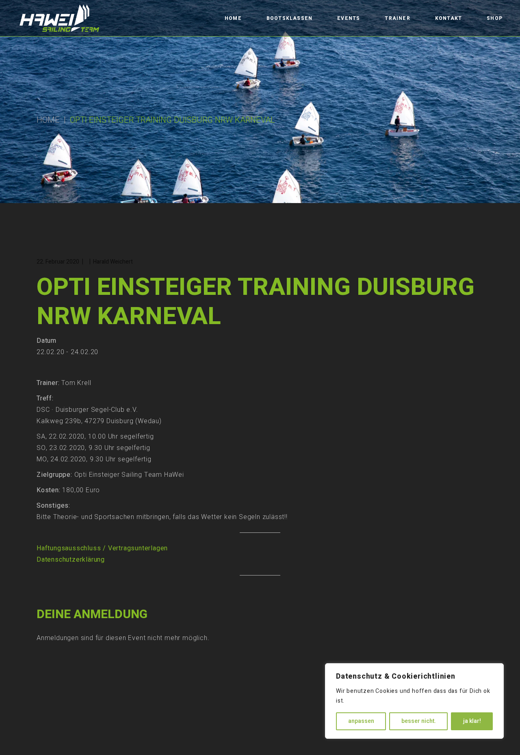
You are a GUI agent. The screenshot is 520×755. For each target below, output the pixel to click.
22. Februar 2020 (58, 261)
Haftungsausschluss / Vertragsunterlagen (102, 548)
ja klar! (472, 721)
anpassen (361, 721)
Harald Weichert (113, 261)
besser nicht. (418, 721)
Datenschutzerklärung (71, 560)
